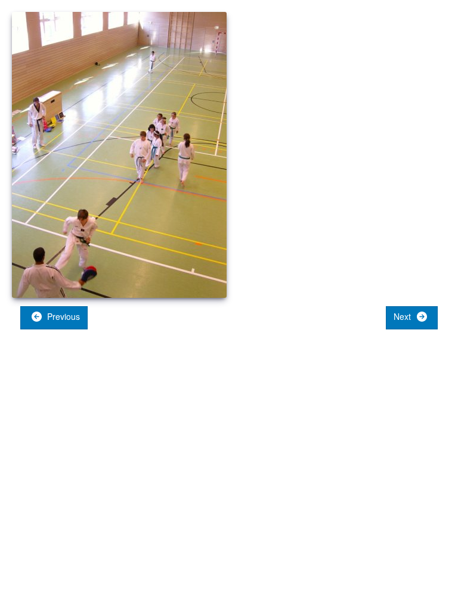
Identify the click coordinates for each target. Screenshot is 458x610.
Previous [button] (62, 316)
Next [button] (403, 316)
